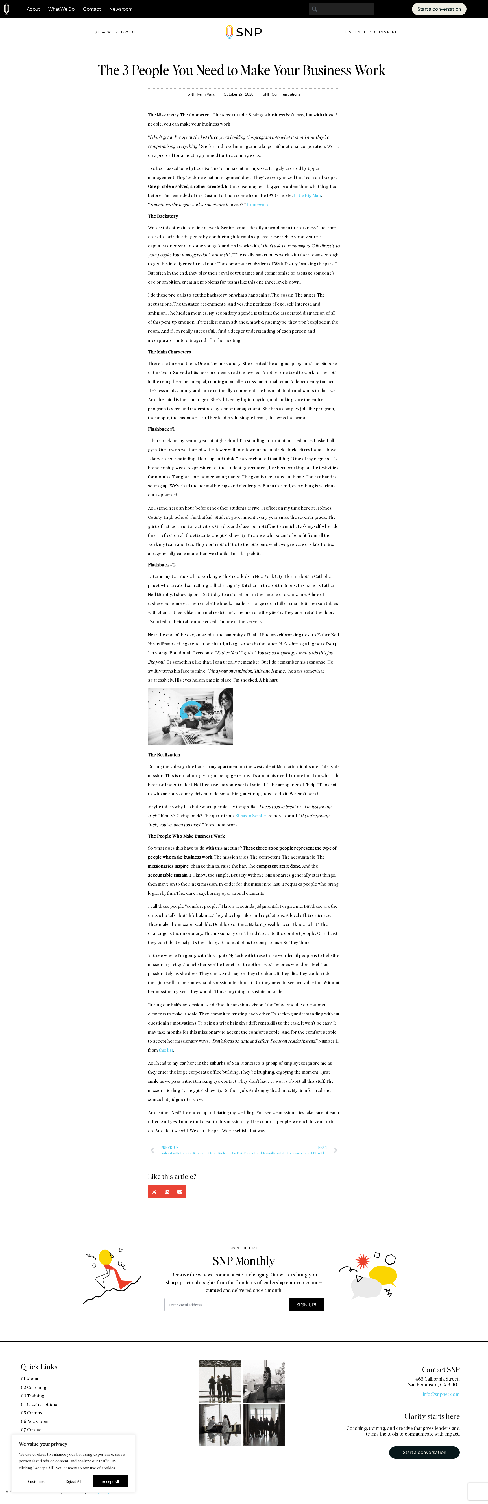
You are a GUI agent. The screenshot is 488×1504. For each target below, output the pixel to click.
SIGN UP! (306, 1305)
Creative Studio (385, 774)
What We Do (61, 9)
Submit (316, 835)
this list (166, 1050)
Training (350, 774)
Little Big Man (307, 195)
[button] (154, 1191)
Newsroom (121, 9)
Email (310, 735)
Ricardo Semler (251, 815)
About (33, 9)
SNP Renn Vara (201, 94)
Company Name (324, 707)
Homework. (258, 204)
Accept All (110, 1481)
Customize (36, 1481)
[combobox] (341, 9)
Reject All (73, 1481)
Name (311, 679)
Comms (420, 774)
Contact (92, 9)
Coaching (319, 774)
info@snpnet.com (441, 1394)
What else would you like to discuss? (348, 786)
